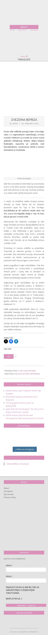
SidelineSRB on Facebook (24, 457)
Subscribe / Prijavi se (26, 605)
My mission (9, 494)
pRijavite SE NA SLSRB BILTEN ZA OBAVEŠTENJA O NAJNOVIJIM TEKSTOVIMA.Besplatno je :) (22, 593)
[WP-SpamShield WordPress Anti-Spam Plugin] (13, 622)
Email (9, 565)
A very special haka (27, 370)
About (6, 488)
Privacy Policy (10, 497)
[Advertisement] (24, 88)
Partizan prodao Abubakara (27, 373)
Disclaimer (8, 491)
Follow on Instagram (25, 449)
